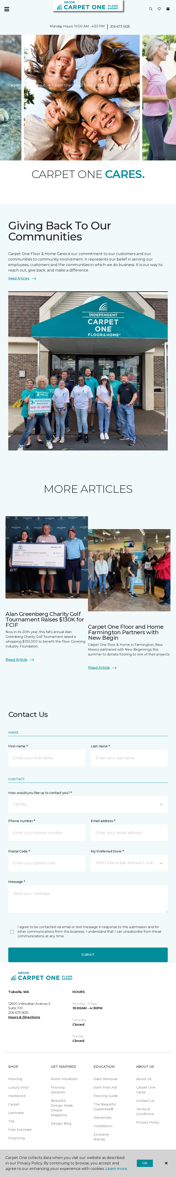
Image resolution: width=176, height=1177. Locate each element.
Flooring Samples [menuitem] (58, 1089)
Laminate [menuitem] (16, 1113)
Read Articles (18, 278)
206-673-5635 (120, 26)
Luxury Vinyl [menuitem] (18, 1087)
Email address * (103, 821)
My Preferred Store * (107, 851)
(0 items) (168, 9)
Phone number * (21, 821)
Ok (144, 1163)
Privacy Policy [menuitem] (147, 1122)
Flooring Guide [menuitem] (106, 1096)
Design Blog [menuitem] (61, 1123)
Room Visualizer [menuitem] (64, 1079)
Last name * (100, 746)
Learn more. (116, 1168)
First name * (18, 746)
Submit (88, 955)
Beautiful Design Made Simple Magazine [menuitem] (62, 1108)
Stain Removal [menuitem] (105, 1079)
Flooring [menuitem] (15, 1079)
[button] (150, 9)
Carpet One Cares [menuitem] (145, 1089)
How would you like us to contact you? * (40, 792)
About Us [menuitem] (143, 1079)
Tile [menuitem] (11, 1121)
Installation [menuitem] (103, 1126)
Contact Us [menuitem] (145, 1101)
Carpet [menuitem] (13, 1104)
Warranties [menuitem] (103, 1118)
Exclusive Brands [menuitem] (101, 1136)
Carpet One (18, 85)
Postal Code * (19, 851)
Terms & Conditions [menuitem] (145, 1111)
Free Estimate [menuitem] (20, 1130)
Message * (16, 881)
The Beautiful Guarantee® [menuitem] (105, 1106)
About (40, 85)
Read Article (16, 660)
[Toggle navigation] (7, 9)
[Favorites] (159, 9)
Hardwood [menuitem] (16, 1096)
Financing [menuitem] (16, 1138)
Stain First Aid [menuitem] (105, 1087)
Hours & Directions (24, 1017)
